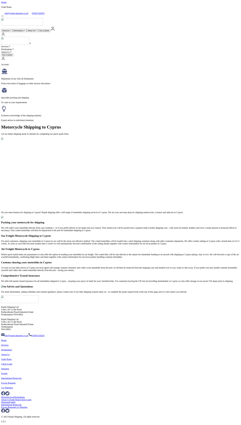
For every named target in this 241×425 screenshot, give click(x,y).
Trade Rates (6, 359)
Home (4, 2)
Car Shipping (7, 388)
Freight (4, 373)
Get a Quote (44, 31)
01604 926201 (38, 335)
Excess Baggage (8, 383)
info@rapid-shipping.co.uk (16, 335)
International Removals (11, 378)
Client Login (6, 364)
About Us (31, 31)
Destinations (18, 31)
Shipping (5, 369)
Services (5, 31)
